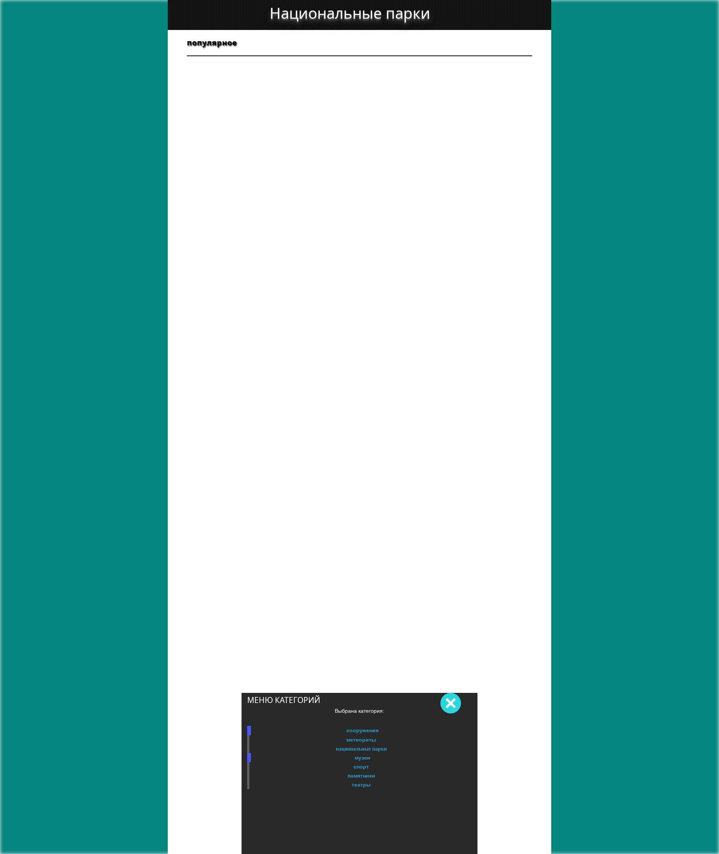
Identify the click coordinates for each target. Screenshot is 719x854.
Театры (361, 785)
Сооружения (362, 730)
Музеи (362, 758)
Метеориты (361, 740)
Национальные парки (361, 749)
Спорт (361, 767)
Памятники (361, 776)
